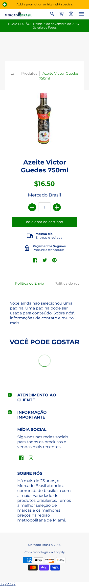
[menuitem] (52, 14)
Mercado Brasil (44, 195)
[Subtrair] (32, 207)
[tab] (29, 283)
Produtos (29, 73)
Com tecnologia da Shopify (44, 552)
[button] (4, 4)
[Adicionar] (57, 207)
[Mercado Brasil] (18, 14)
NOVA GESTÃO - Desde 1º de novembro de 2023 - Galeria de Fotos (44, 25)
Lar (13, 73)
